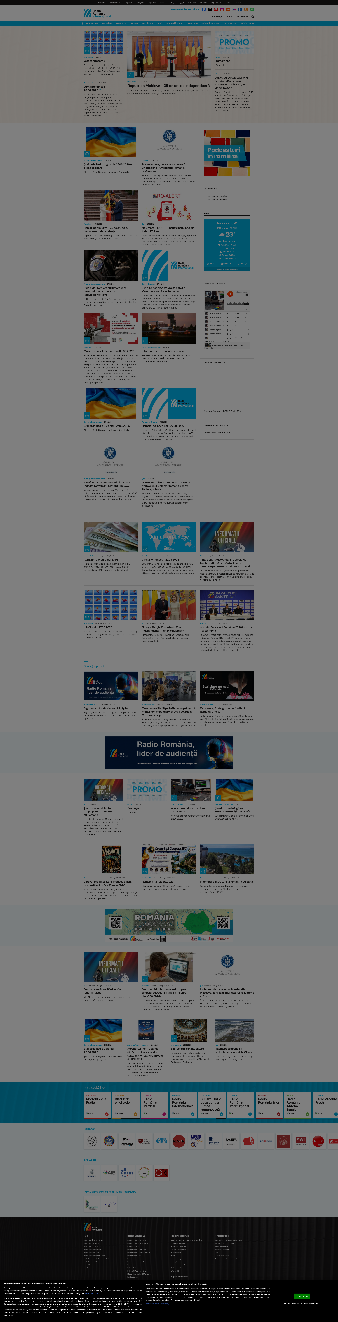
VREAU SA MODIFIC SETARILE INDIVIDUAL (301, 1303)
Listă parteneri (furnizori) (157, 1304)
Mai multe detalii (92, 1294)
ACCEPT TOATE (302, 1296)
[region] (169, 1301)
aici (91, 1307)
